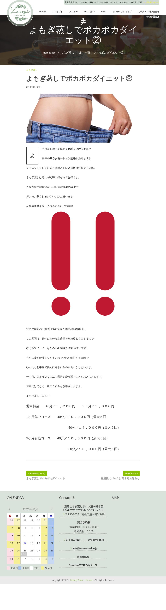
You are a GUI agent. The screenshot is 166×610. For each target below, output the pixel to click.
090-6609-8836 (95, 539)
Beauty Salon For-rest (81, 580)
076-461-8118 (73, 539)
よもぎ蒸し (67, 52)
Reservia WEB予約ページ (83, 565)
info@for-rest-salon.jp (84, 548)
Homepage (49, 52)
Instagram (83, 556)
